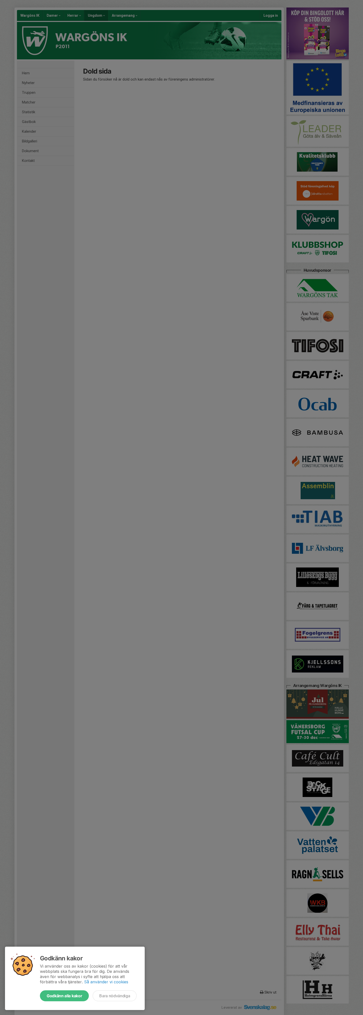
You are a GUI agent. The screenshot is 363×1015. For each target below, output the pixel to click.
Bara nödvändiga (114, 995)
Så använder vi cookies (106, 981)
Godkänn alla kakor (64, 995)
